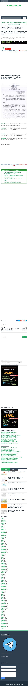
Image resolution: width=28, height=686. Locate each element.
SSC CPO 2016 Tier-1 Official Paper (8, 439)
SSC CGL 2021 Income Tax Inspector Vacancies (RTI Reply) (16, 489)
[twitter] (20, 1)
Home (2, 26)
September (3, 521)
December (3, 531)
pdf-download (4, 27)
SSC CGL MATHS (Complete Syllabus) (9, 459)
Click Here (3, 123)
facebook (24, 336)
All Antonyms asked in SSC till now (8, 454)
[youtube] (18, 1)
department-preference (17, 26)
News (24, 26)
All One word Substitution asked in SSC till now (11, 451)
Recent (14, 469)
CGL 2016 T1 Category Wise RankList (9, 447)
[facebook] (16, 1)
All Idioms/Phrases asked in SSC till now (9, 453)
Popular (5, 469)
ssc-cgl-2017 (10, 27)
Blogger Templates (19, 684)
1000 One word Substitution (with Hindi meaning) (11, 457)
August (2, 523)
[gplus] (22, 1)
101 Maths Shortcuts (5, 461)
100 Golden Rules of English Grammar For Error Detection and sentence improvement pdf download (16, 506)
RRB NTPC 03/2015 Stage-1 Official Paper (10, 441)
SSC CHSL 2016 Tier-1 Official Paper (9, 436)
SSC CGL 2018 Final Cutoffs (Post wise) (16, 499)
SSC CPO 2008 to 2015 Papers (7, 440)
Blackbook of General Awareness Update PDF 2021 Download (15, 478)
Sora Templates (12, 684)
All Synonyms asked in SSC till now (8, 455)
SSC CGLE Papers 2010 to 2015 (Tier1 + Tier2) (11, 435)
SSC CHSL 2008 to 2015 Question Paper (9, 437)
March (2, 529)
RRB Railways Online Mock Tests (12, 182)
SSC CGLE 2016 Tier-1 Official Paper (8, 432)
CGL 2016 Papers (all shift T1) (7, 450)
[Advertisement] (12, 64)
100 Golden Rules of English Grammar (9, 462)
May (2, 526)
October (3, 534)
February (3, 544)
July (2, 524)
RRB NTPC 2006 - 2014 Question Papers (9, 443)
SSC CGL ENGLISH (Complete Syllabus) (9, 458)
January (3, 520)
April (2, 527)
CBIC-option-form (8, 26)
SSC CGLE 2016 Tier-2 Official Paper (8, 433)
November (3, 532)
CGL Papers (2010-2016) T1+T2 (7, 449)
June (2, 518)
